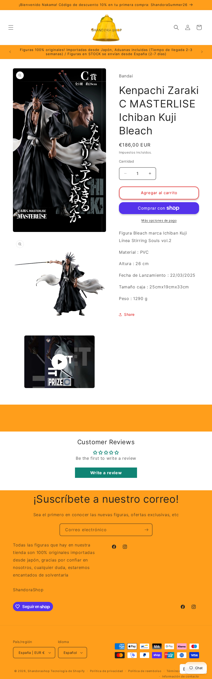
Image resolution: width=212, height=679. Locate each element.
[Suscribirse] (146, 529)
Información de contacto (180, 676)
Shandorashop (39, 671)
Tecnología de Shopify (68, 671)
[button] (11, 27)
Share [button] (129, 314)
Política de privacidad (106, 671)
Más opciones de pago (159, 220)
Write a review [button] (106, 472)
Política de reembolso (145, 671)
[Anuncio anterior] (10, 51)
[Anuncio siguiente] (202, 51)
